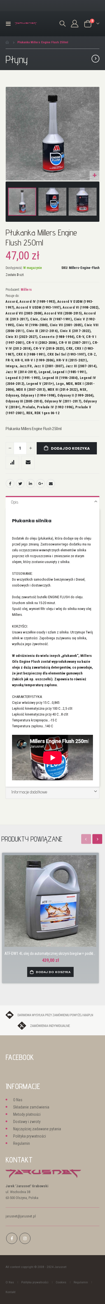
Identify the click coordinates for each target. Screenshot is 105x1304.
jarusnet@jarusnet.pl (21, 1216)
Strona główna (8, 42)
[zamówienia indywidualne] (53, 1025)
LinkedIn (30, 483)
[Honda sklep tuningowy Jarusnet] (26, 23)
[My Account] (74, 23)
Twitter (20, 483)
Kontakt (10, 1292)
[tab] (52, 502)
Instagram (25, 1238)
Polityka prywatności (29, 1136)
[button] (94, 175)
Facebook (10, 483)
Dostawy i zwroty (27, 1121)
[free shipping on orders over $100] (52, 1014)
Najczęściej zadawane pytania (37, 1129)
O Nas (17, 1100)
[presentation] (97, 839)
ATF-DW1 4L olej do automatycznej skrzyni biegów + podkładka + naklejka (50, 953)
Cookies (61, 1282)
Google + (40, 483)
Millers (26, 290)
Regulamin (21, 1143)
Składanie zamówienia (31, 1107)
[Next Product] (95, 59)
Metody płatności (27, 1114)
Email (50, 483)
